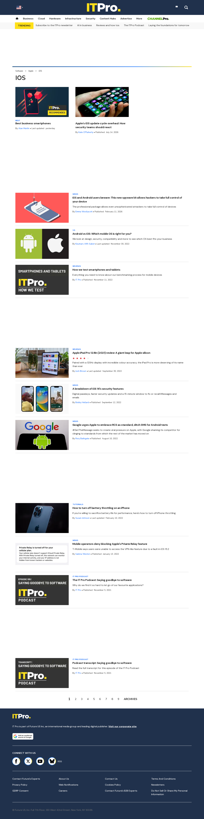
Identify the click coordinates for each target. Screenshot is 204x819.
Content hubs (108, 18)
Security (90, 18)
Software (19, 71)
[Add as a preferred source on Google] (22, 736)
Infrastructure (73, 18)
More (139, 18)
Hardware (55, 18)
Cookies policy (113, 784)
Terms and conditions (163, 778)
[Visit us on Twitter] (28, 761)
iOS (40, 71)
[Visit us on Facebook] (16, 761)
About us (64, 778)
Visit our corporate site (122, 726)
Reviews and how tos (107, 25)
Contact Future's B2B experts (121, 790)
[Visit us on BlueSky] (50, 761)
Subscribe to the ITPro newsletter (54, 25)
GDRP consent (20, 790)
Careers (63, 790)
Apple (30, 71)
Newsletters (157, 784)
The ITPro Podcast (134, 25)
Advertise (126, 18)
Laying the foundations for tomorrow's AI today (175, 25)
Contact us (111, 778)
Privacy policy (19, 784)
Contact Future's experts (26, 778)
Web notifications (68, 784)
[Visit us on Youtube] (40, 761)
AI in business (84, 25)
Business (28, 18)
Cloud (41, 18)
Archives (130, 699)
